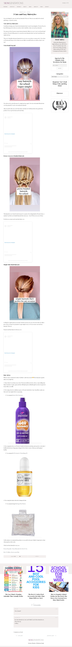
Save (18, 556)
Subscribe (59, 68)
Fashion (18, 6)
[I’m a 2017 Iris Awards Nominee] (59, 109)
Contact (47, 6)
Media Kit (36, 6)
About (30, 6)
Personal (5, 6)
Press (41, 6)
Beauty (25, 6)
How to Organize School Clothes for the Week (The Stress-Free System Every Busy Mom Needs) (58, 597)
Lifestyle (12, 6)
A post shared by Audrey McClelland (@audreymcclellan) (18, 151)
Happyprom (16, 617)
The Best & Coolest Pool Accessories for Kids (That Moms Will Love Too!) (36, 596)
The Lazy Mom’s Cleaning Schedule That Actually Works (13, 595)
